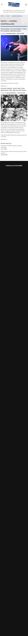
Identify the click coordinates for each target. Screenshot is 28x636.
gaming (6, 83)
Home (2, 16)
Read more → (4, 86)
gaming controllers (13, 83)
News (8, 16)
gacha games (7, 135)
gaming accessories (16, 135)
